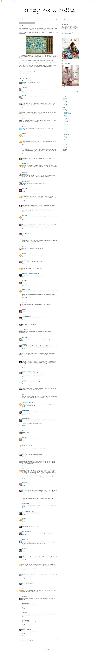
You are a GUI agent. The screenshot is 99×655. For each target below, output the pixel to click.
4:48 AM (23, 485)
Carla (23, 437)
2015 (64, 101)
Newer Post (22, 638)
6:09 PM (23, 243)
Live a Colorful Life (25, 246)
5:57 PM (23, 228)
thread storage (66, 118)
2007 (64, 149)
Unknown (24, 140)
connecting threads (67, 116)
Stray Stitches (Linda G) (26, 511)
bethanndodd (24, 337)
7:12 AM (23, 507)
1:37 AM (23, 465)
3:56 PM (23, 83)
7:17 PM (23, 312)
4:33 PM (23, 160)
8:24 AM (23, 521)
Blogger (54, 649)
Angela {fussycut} (25, 329)
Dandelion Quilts (25, 582)
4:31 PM (23, 153)
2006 (64, 150)
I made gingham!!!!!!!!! (67, 113)
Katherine (24, 563)
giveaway (27, 68)
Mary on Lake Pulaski (26, 80)
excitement (66, 121)
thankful (65, 115)
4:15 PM (23, 616)
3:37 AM (23, 478)
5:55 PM (23, 219)
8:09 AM (23, 514)
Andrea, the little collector (27, 573)
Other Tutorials (39, 19)
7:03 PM (23, 305)
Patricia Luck (24, 289)
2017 (64, 98)
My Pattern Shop (62, 19)
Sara (23, 126)
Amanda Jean (65, 24)
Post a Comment (24, 635)
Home (20, 19)
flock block (65, 129)
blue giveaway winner (68, 127)
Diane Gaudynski (39, 57)
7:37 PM (23, 319)
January (65, 144)
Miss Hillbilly (24, 163)
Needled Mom (25, 410)
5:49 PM (23, 200)
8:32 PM (23, 356)
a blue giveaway (67, 131)
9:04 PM (23, 376)
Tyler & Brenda (25, 316)
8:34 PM (23, 367)
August (65, 136)
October (65, 133)
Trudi (23, 555)
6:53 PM (23, 285)
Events (24, 19)
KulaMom (24, 539)
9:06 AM (23, 528)
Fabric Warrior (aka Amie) (27, 371)
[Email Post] (34, 71)
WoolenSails (24, 418)
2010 (64, 109)
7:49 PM (23, 333)
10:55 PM (24, 449)
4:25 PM (23, 129)
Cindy (23, 215)
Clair (23, 133)
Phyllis (23, 588)
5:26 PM (23, 178)
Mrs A (23, 344)
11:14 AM (24, 535)
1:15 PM (23, 569)
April (65, 142)
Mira (23, 280)
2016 (64, 99)
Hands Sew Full (25, 352)
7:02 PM (23, 624)
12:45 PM (24, 559)
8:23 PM (23, 348)
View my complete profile (66, 33)
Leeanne (24, 172)
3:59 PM (23, 91)
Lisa (23, 386)
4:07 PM (23, 107)
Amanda (24, 232)
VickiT (23, 596)
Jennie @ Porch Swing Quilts (27, 402)
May (65, 140)
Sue (23, 223)
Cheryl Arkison (25, 181)
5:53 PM (23, 211)
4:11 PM (23, 608)
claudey (23, 548)
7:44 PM (23, 326)
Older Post (56, 638)
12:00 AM (24, 456)
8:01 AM (23, 633)
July (64, 137)
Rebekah (24, 628)
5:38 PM (23, 184)
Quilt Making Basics (47, 19)
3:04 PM (23, 599)
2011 (64, 107)
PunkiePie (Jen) (25, 118)
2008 (64, 147)
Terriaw (23, 204)
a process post (66, 124)
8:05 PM (23, 340)
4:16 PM (23, 115)
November (66, 112)
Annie (23, 482)
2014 (64, 103)
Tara (23, 322)
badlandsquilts (25, 430)
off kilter (65, 126)
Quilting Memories (25, 459)
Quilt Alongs (55, 19)
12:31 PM (24, 551)
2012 (64, 106)
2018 (64, 96)
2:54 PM (23, 593)
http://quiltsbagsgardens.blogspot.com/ (29, 273)
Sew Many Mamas (25, 531)
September (66, 134)
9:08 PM (23, 391)
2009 (64, 146)
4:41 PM (23, 169)
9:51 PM (23, 414)
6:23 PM (23, 249)
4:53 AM (23, 493)
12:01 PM (24, 544)
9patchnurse (24, 266)
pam (23, 518)
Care (23, 444)
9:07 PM (23, 383)
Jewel (23, 380)
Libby (23, 95)
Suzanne (24, 302)
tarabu (23, 489)
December (66, 110)
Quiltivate (32, 28)
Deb (23, 453)
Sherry (23, 195)
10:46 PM (24, 433)
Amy (23, 253)
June (65, 139)
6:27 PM (23, 263)
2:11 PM (23, 578)
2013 (64, 104)
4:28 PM (23, 136)
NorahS (23, 188)
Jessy (23, 87)
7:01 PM (23, 299)
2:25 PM (23, 585)
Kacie (39, 29)
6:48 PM (23, 276)
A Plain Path (24, 260)
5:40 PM (23, 191)
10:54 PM (24, 440)
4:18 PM (23, 123)
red (64, 123)
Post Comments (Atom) (28, 640)
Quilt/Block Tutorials (31, 19)
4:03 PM (23, 98)
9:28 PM (23, 406)
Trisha (23, 157)
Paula (23, 524)
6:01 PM (23, 235)
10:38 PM (24, 427)
